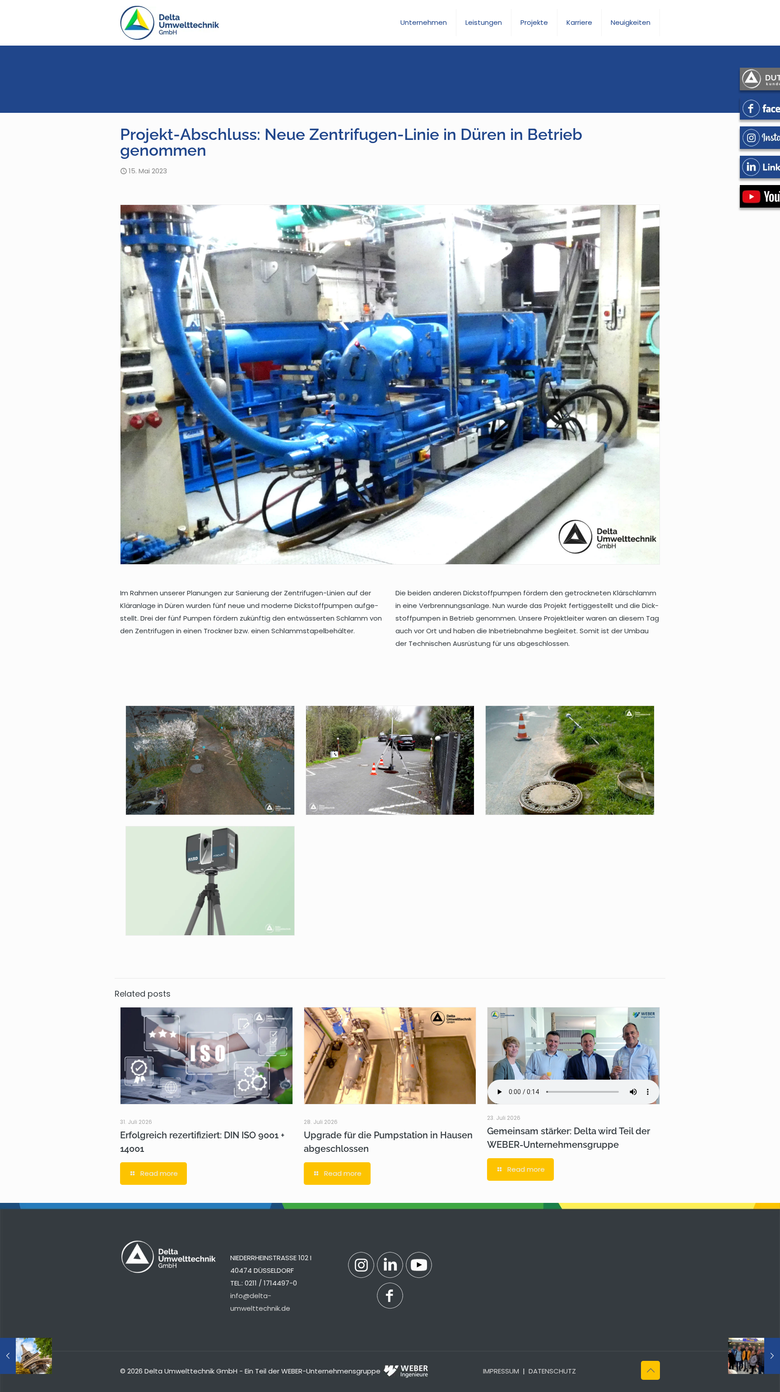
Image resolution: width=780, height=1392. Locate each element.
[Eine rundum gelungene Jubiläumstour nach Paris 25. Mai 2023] (754, 1356)
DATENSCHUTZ (552, 1371)
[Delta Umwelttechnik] (169, 22)
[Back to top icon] (650, 1370)
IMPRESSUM (501, 1371)
